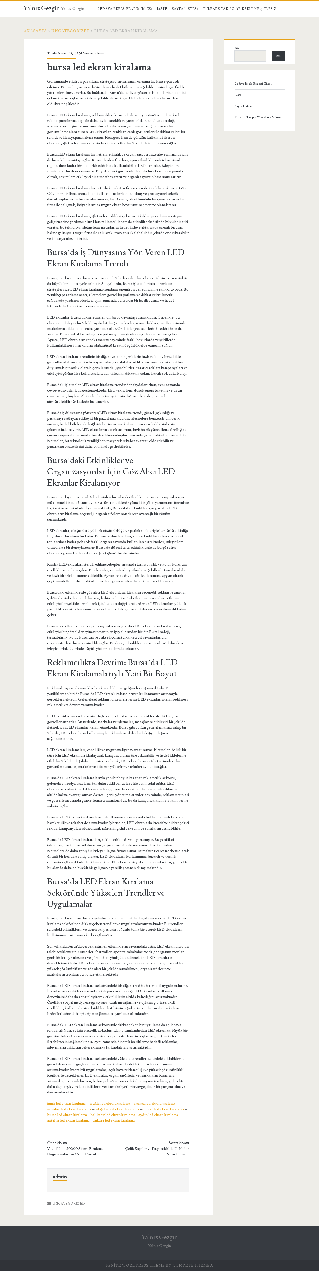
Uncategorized (70, 31)
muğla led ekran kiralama (110, 1103)
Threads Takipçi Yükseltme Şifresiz (240, 9)
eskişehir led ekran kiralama (116, 1109)
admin (99, 53)
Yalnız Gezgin (42, 8)
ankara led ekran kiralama (114, 1120)
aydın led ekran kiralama (158, 1114)
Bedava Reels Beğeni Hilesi (125, 9)
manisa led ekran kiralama (154, 1103)
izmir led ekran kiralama (66, 1103)
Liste (162, 9)
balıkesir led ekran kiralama (112, 1114)
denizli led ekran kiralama (163, 1109)
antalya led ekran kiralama (68, 1120)
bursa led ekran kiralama (67, 1114)
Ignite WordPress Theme (135, 1265)
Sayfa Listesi (185, 9)
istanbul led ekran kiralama (69, 1109)
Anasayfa (35, 31)
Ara (237, 48)
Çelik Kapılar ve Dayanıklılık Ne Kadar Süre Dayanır (157, 1151)
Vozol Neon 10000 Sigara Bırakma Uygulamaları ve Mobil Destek (75, 1151)
